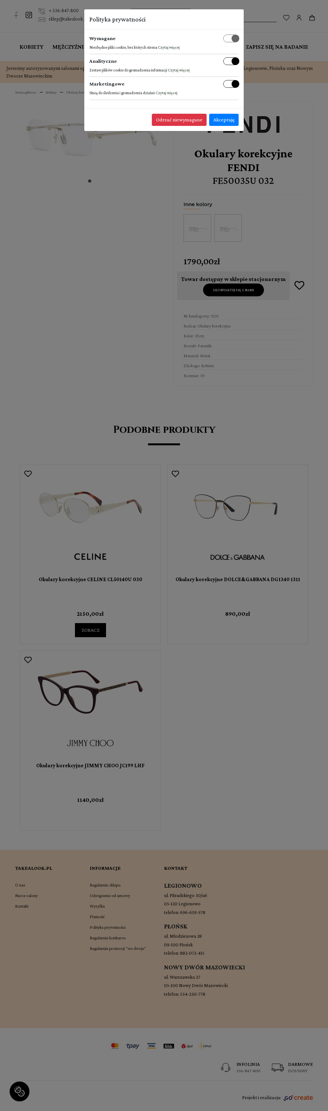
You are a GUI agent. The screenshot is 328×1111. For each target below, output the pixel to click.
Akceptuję (223, 119)
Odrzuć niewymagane (179, 119)
